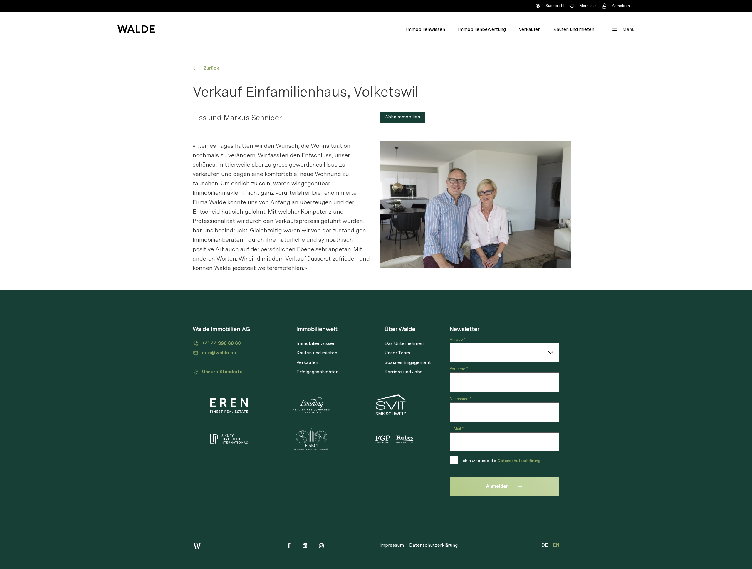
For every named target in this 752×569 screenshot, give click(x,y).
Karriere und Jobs (403, 372)
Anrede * (458, 339)
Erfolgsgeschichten (317, 372)
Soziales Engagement (408, 362)
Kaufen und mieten (573, 29)
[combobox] (504, 352)
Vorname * (459, 369)
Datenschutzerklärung (518, 460)
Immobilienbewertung (482, 29)
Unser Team (397, 352)
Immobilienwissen (425, 29)
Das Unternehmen (404, 343)
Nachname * (460, 399)
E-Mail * (457, 429)
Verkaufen (529, 29)
